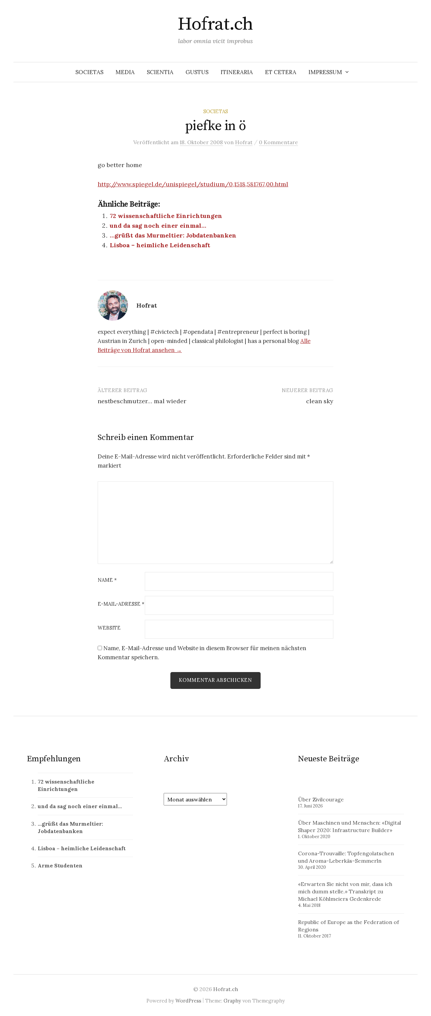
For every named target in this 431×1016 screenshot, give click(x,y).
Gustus (197, 72)
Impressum (325, 72)
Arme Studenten (60, 865)
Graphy (232, 1000)
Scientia (160, 72)
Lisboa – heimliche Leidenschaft (160, 245)
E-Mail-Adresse (121, 604)
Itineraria (237, 72)
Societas (89, 72)
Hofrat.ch (215, 24)
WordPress (188, 1000)
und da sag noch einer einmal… (158, 225)
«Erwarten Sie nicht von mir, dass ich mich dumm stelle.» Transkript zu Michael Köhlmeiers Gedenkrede (345, 891)
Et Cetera (280, 72)
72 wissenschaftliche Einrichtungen (166, 216)
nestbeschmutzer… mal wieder (142, 401)
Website (109, 628)
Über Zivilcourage (321, 799)
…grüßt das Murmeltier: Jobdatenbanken (173, 235)
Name (107, 580)
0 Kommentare (278, 142)
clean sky (319, 401)
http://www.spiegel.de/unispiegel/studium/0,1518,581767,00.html (193, 184)
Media (125, 72)
